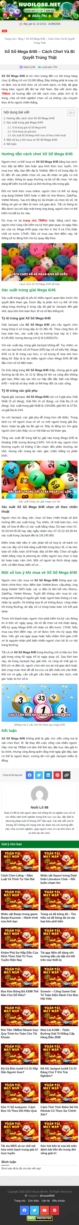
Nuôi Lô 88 (39, 807)
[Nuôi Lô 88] (39, 794)
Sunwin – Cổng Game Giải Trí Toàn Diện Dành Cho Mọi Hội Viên (59, 995)
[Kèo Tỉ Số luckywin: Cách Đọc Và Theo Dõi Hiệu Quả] (20, 1092)
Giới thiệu (33, 1200)
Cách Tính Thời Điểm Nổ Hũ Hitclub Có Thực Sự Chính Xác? (59, 1110)
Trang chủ (10, 38)
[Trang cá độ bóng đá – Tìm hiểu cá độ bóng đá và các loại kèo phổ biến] (59, 899)
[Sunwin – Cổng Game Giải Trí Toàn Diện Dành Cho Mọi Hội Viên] (59, 976)
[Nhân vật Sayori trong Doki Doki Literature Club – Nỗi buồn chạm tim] (59, 861)
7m (5, 1179)
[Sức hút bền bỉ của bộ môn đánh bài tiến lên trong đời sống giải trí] (59, 1131)
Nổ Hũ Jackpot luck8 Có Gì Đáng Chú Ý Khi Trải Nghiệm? (58, 1072)
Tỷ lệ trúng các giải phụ (24, 131)
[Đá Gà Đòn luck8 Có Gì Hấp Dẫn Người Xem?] (20, 1054)
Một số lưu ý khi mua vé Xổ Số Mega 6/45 (32, 139)
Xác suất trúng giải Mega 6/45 (25, 122)
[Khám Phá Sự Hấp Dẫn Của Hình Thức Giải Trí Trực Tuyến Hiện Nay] (20, 938)
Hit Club (48, 1179)
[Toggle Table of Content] (69, 113)
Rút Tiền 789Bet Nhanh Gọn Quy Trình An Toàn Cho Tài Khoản (19, 1033)
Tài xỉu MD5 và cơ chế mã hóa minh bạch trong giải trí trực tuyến (19, 1149)
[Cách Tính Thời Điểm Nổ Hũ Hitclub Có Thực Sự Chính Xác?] (59, 1092)
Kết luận (11, 144)
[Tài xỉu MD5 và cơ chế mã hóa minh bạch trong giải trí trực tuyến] (20, 1131)
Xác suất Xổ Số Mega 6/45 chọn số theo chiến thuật (39, 135)
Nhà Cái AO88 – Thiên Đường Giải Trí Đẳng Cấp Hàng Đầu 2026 (57, 1033)
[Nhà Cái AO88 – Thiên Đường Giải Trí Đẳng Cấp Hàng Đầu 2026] (59, 1015)
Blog (20, 38)
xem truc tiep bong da (33, 1179)
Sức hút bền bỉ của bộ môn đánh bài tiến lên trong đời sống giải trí (58, 1149)
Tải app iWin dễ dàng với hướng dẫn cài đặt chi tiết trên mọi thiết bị (57, 956)
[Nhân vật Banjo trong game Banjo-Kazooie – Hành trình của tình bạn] (20, 899)
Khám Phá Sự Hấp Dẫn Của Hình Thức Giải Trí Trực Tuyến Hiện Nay (19, 956)
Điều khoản (58, 1200)
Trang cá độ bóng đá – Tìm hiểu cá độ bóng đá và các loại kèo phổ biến (58, 917)
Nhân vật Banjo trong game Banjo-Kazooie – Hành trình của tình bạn (19, 917)
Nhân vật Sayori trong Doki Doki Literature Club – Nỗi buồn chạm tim (58, 879)
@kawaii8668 (47, 1195)
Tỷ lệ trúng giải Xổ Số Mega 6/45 (29, 127)
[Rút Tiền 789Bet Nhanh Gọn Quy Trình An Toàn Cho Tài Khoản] (20, 1015)
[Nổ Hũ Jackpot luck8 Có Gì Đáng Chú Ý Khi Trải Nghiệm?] (59, 1054)
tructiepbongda (15, 1179)
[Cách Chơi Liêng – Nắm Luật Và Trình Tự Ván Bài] (20, 861)
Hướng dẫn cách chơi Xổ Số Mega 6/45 (31, 118)
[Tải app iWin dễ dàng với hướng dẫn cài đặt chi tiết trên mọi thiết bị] (59, 938)
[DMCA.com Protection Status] (40, 1218)
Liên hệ (46, 1200)
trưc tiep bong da (31, 1183)
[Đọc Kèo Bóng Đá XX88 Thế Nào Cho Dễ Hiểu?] (20, 976)
